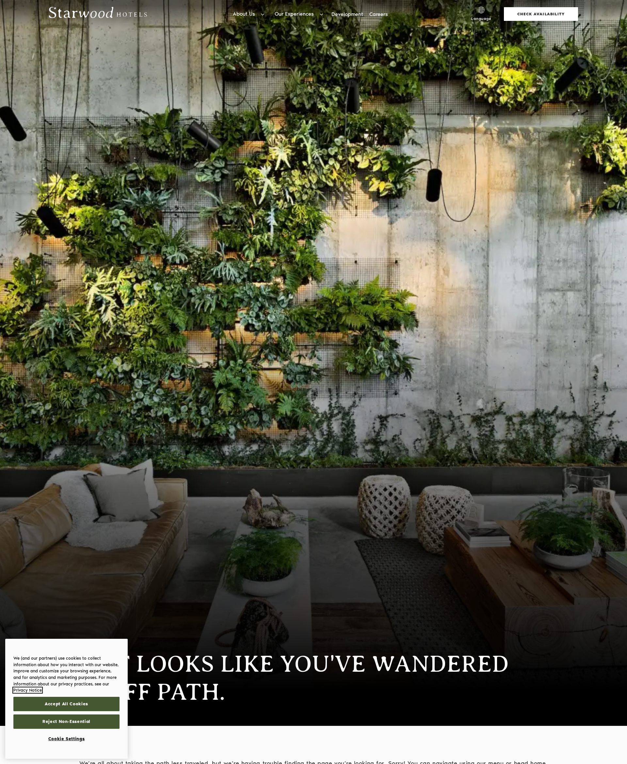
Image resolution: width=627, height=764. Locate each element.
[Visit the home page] (98, 14)
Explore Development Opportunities (420, 6)
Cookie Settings (66, 738)
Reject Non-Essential (66, 721)
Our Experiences (294, 14)
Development (347, 14)
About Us (244, 14)
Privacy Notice (27, 690)
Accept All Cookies (66, 703)
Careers (378, 14)
